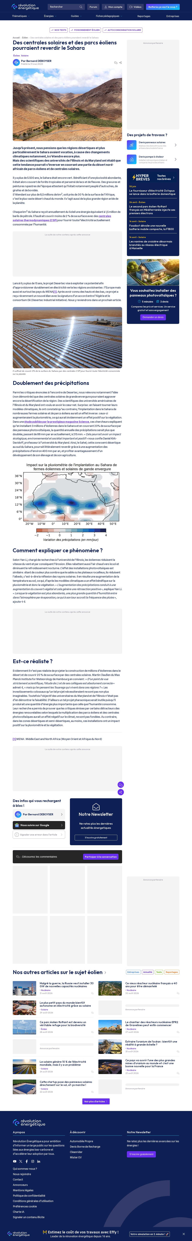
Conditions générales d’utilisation (33, 1201)
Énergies (49, 16)
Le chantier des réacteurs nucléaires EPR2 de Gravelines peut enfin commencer (151, 1024)
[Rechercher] (81, 6)
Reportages (144, 16)
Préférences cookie (25, 1206)
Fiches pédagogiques (107, 16)
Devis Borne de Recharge (85, 1146)
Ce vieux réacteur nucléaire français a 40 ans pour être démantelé (151, 985)
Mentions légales (23, 1190)
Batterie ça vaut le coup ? (162, 6)
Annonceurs (20, 1184)
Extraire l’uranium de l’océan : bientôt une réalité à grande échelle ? (151, 1043)
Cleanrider (76, 1152)
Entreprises (172, 16)
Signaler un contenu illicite (28, 1217)
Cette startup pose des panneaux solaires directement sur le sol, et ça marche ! (66, 1083)
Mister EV (76, 1157)
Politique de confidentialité (29, 1195)
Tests (159, 972)
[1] (55, 291)
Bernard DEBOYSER (38, 61)
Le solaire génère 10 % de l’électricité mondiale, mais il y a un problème (63, 1063)
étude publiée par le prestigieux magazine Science (56, 421)
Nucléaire (45, 990)
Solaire (24, 55)
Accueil (16, 37)
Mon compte (115, 6)
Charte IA (18, 1211)
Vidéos (137, 6)
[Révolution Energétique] (25, 7)
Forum (93, 6)
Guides (75, 16)
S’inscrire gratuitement (141, 1154)
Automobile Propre (81, 1141)
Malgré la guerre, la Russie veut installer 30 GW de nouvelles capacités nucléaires (67, 985)
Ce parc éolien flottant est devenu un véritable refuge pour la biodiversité (63, 1024)
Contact (18, 1179)
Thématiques (19, 16)
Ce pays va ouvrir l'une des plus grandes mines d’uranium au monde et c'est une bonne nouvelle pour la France (150, 1063)
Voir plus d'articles (94, 1101)
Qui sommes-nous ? (25, 1168)
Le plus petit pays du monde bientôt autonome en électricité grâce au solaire (65, 1004)
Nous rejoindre (22, 1174)
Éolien (25, 37)
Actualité (147, 972)
